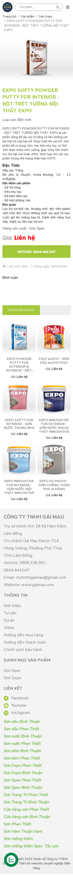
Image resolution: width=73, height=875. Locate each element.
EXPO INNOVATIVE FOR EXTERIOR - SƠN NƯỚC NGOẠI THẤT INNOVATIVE (54, 426)
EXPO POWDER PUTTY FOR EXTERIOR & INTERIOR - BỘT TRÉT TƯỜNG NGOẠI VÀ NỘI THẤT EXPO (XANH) (19, 372)
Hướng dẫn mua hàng (23, 635)
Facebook (19, 698)
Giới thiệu (12, 605)
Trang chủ (9, 16)
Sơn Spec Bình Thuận (23, 787)
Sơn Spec (12, 670)
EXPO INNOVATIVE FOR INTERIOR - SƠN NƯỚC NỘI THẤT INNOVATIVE (19, 487)
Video (9, 627)
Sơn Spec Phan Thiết (22, 780)
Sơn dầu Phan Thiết (21, 729)
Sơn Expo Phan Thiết (23, 765)
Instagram (20, 712)
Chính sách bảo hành (23, 649)
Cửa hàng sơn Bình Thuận (27, 816)
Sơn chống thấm (18, 838)
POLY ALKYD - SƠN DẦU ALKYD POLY (54, 361)
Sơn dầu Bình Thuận (22, 721)
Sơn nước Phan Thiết (22, 743)
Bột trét (24, 119)
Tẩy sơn (51, 846)
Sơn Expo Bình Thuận (23, 773)
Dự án (9, 620)
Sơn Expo (45, 16)
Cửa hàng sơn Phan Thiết (26, 809)
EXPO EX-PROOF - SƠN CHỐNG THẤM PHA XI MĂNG (54, 485)
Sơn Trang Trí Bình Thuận (26, 802)
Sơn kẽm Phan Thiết (22, 758)
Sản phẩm (27, 16)
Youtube (18, 705)
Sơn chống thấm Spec (23, 846)
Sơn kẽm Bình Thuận (22, 751)
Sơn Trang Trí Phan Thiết (26, 795)
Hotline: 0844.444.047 (37, 251)
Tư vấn (10, 613)
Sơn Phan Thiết (17, 824)
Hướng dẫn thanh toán (25, 642)
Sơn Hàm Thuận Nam (23, 831)
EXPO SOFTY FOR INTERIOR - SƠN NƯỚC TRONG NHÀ (19, 424)
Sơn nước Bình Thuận (23, 736)
